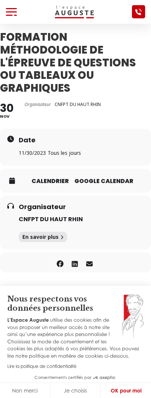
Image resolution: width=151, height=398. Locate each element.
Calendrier (50, 181)
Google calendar (103, 181)
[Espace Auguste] (74, 11)
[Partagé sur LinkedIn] (74, 262)
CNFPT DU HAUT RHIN (51, 219)
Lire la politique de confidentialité (42, 366)
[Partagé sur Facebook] (60, 262)
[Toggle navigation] (11, 11)
